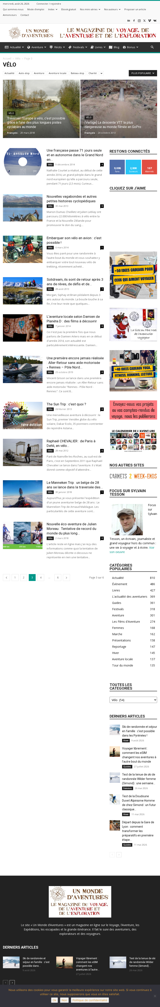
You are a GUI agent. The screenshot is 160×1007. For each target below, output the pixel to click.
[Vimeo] (149, 20)
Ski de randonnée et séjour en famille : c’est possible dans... (36, 962)
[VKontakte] (154, 20)
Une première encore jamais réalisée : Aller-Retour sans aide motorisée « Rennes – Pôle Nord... (75, 362)
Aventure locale (57, 73)
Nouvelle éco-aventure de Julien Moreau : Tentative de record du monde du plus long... (71, 528)
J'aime (117, 161)
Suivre (133, 161)
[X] (144, 20)
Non (64, 1000)
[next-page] (66, 577)
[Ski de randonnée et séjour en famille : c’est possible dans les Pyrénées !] (115, 730)
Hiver (126, 740)
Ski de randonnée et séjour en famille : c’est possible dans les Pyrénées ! (139, 731)
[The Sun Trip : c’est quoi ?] (22, 415)
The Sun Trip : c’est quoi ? (66, 404)
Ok (54, 1000)
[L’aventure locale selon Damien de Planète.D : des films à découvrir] (22, 328)
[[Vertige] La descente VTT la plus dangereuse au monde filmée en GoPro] (118, 113)
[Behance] (128, 20)
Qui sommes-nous (13, 9)
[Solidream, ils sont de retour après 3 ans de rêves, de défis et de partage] (22, 290)
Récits (58, 47)
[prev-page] (6, 577)
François (12, 132)
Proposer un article (135, 9)
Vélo (17, 58)
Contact (24, 14)
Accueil (7, 58)
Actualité (15, 47)
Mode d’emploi (35, 9)
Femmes (127, 788)
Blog (116, 47)
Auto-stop (24, 73)
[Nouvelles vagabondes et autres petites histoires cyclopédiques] (22, 207)
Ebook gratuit (68, 9)
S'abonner (149, 161)
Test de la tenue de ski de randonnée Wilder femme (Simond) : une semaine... (139, 779)
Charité (93, 73)
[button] (152, 47)
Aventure (37, 47)
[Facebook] (134, 20)
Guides (127, 766)
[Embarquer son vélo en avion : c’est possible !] (22, 249)
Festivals (78, 47)
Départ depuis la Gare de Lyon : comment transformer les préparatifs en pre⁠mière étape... (138, 831)
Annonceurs (9, 14)
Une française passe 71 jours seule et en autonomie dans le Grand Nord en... (75, 155)
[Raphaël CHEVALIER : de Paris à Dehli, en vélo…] (22, 452)
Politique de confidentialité (89, 1000)
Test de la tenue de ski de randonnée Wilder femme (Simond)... (142, 962)
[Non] (155, 996)
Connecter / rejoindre (48, 3)
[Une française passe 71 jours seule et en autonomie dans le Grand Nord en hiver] (22, 161)
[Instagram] (139, 20)
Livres (98, 47)
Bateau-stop (77, 73)
